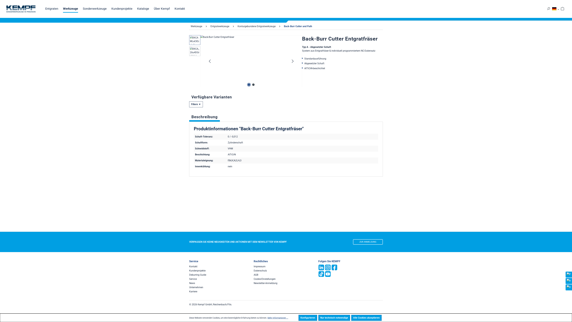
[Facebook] (334, 267)
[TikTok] (321, 273)
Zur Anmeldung (367, 242)
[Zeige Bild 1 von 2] (249, 84)
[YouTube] (328, 273)
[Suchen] (548, 9)
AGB (256, 274)
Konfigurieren (307, 317)
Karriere (193, 291)
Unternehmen (196, 287)
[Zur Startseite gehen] (21, 9)
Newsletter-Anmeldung (265, 283)
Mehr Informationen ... (278, 318)
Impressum (259, 266)
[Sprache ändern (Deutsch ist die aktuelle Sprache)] (555, 9)
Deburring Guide (197, 274)
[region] (245, 61)
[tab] (204, 118)
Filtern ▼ (196, 104)
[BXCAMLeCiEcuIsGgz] (251, 67)
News (192, 283)
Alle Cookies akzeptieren (366, 317)
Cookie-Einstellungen (265, 279)
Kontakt (193, 266)
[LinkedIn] (321, 267)
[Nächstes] (292, 61)
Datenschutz (260, 270)
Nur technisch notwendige (334, 317)
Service (193, 279)
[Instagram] (328, 267)
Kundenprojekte (197, 270)
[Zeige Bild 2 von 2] (253, 84)
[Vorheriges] (209, 61)
